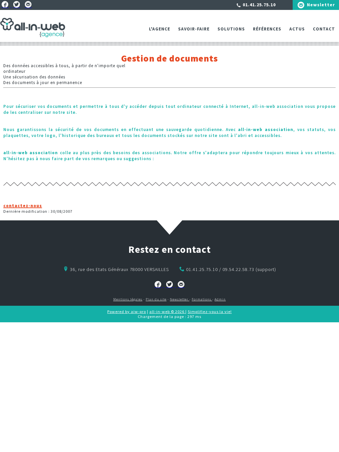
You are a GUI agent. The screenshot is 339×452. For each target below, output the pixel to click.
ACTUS (297, 29)
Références (267, 29)
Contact (324, 29)
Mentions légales (127, 299)
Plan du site (156, 299)
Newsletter (321, 5)
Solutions (231, 29)
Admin (220, 299)
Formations (202, 299)
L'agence (159, 29)
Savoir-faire (194, 29)
